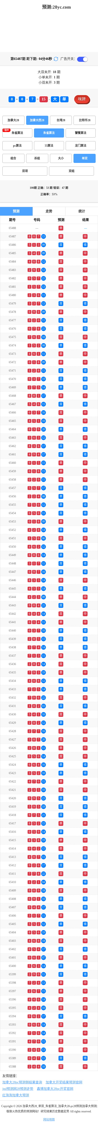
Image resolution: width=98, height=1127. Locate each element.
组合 (13, 158)
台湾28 (61, 120)
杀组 (37, 158)
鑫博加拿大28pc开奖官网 (55, 1089)
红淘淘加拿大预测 (15, 1095)
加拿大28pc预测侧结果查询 (22, 1082)
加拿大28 (13, 120)
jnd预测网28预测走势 (17, 1089)
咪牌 (82, 99)
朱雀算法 (49, 133)
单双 (85, 158)
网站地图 (49, 1119)
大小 (61, 158)
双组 (71, 171)
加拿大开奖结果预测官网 (64, 1082)
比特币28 (84, 120)
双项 (25, 171)
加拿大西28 (37, 120)
